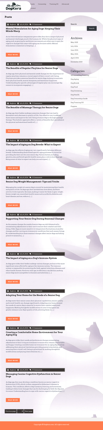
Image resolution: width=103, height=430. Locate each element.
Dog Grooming (76, 91)
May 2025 (74, 42)
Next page (28, 411)
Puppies (74, 106)
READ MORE (14, 55)
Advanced (65, 4)
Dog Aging (75, 79)
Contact (33, 8)
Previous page (11, 411)
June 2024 (74, 50)
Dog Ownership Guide (79, 99)
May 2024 (74, 54)
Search (74, 24)
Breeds (32, 4)
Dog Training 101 (77, 102)
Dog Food (74, 87)
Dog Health (75, 95)
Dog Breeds (75, 83)
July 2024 (74, 46)
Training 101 (53, 4)
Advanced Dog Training (80, 75)
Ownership (42, 4)
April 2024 (75, 58)
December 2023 (76, 62)
